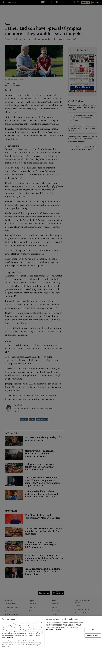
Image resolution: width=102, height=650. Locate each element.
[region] (51, 633)
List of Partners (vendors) (53, 629)
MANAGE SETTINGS (92, 635)
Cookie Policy (9, 637)
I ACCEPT (92, 630)
